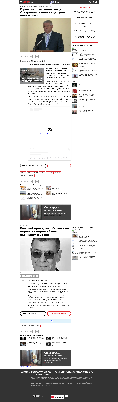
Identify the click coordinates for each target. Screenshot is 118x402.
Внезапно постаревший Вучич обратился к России (86, 111)
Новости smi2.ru (25, 221)
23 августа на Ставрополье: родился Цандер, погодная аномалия (85, 12)
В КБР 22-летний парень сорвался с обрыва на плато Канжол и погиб (85, 31)
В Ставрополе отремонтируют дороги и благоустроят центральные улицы (34, 198)
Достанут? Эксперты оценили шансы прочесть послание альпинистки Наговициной (88, 49)
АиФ (30, 53)
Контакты (44, 372)
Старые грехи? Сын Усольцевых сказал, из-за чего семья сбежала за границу (88, 247)
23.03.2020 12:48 (24, 6)
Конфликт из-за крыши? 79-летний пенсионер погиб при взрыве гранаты (85, 25)
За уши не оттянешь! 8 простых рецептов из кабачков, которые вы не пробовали (88, 65)
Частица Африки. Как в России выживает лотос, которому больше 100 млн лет (88, 242)
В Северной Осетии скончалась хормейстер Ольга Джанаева (60, 338)
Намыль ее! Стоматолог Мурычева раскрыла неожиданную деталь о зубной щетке (87, 252)
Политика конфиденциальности (85, 372)
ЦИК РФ (22, 272)
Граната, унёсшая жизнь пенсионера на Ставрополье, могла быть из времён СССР (85, 38)
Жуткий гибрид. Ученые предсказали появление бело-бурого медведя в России (88, 70)
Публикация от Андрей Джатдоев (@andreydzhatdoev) (44, 158)
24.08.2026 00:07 (24, 225)
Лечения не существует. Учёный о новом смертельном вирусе (87, 257)
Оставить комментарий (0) (59, 165)
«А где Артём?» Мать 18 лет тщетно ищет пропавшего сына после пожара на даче (87, 54)
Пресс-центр (48, 371)
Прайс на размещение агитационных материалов (62, 372)
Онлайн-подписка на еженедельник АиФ (81, 371)
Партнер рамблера (45, 396)
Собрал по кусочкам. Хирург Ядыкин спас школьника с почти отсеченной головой (88, 231)
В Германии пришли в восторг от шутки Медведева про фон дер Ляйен (88, 105)
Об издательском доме (37, 371)
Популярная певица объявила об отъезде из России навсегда (86, 84)
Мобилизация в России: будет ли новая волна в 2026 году (87, 90)
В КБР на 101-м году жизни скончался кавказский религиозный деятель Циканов (60, 344)
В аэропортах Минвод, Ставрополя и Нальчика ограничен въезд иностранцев (34, 193)
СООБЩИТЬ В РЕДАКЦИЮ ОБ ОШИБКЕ (40, 374)
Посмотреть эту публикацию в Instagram (41, 133)
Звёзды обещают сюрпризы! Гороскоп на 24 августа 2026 (85, 18)
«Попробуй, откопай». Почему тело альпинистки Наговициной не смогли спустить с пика (88, 75)
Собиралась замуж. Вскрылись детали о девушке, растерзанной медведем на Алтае (87, 60)
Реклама (55, 371)
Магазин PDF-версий (64, 371)
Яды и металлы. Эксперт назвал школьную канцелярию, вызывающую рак (87, 236)
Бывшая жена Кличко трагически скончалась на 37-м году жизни (87, 100)
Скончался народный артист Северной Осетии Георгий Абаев (35, 338)
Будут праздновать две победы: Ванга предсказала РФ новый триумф (87, 95)
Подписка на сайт (35, 372)
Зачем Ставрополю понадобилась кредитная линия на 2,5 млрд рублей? (61, 193)
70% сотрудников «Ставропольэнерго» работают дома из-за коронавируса (35, 188)
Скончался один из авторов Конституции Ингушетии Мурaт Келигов (35, 344)
